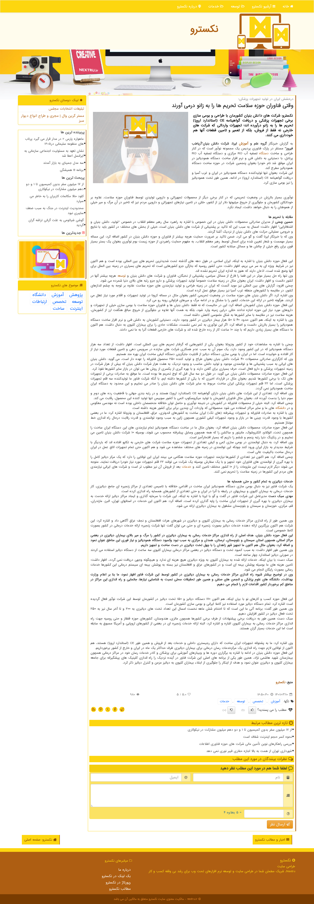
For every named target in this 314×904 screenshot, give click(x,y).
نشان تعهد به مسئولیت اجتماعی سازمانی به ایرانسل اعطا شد (54, 153)
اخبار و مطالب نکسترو (270, 839)
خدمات (214, 6)
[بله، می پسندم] (252, 710)
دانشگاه (280, 408)
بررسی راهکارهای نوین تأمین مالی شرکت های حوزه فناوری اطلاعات (245, 744)
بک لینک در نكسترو (116, 876)
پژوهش (76, 295)
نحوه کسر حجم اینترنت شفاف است (267, 737)
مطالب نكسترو (120, 889)
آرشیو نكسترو (262, 6)
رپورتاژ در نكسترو (118, 882)
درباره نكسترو (187, 6)
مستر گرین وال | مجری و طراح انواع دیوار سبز (52, 118)
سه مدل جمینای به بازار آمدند (63, 163)
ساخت (58, 309)
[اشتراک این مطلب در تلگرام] (122, 709)
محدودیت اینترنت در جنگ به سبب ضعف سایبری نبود (55, 210)
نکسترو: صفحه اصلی (38, 839)
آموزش (243, 143)
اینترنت (76, 309)
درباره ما (124, 869)
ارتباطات (39, 302)
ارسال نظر (278, 824)
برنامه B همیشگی (72, 170)
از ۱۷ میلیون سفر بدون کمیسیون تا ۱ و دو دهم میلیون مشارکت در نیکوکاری (240, 729)
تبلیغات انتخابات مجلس (66, 108)
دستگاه (264, 153)
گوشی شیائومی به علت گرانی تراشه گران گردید (56, 222)
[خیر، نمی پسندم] (231, 710)
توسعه (236, 6)
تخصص (258, 701)
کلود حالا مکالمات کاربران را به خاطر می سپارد (57, 198)
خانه (286, 6)
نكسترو (204, 29)
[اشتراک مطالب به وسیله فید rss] (93, 709)
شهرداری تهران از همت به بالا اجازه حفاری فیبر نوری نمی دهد (249, 751)
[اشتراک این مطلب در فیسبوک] (115, 709)
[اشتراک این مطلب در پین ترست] (101, 709)
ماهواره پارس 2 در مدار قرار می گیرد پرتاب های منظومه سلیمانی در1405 (54, 141)
